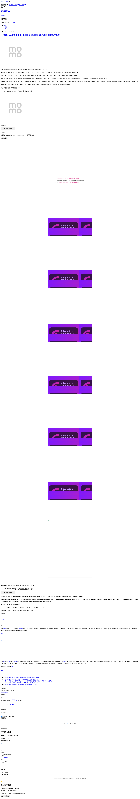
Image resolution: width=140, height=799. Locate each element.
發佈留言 (3, 718)
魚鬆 (2, 633)
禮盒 (12, 666)
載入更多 (3, 709)
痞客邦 (13, 700)
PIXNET (59, 778)
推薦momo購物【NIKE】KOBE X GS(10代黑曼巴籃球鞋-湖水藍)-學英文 (32, 35)
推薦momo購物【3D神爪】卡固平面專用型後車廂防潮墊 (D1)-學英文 (21, 684)
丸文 (9, 661)
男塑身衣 (21, 629)
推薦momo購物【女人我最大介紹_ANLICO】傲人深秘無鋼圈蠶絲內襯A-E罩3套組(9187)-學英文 (28, 681)
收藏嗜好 (12, 22)
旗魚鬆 (64, 661)
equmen (10, 629)
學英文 (2, 670)
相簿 (5, 25)
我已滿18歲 (3, 796)
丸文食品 (15, 661)
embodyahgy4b (4, 692)
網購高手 (5, 11)
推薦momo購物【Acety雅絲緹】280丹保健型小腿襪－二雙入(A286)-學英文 (22, 677)
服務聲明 (84, 778)
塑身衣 (2, 619)
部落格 (5, 27)
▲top (2, 706)
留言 (17, 700)
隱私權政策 (78, 778)
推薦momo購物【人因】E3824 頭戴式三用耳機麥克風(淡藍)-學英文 (21, 682)
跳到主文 (3, 15)
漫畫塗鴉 (12, 704)
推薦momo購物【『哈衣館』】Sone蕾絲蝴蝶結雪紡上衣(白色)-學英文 (21, 679)
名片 (5, 28)
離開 (8, 796)
